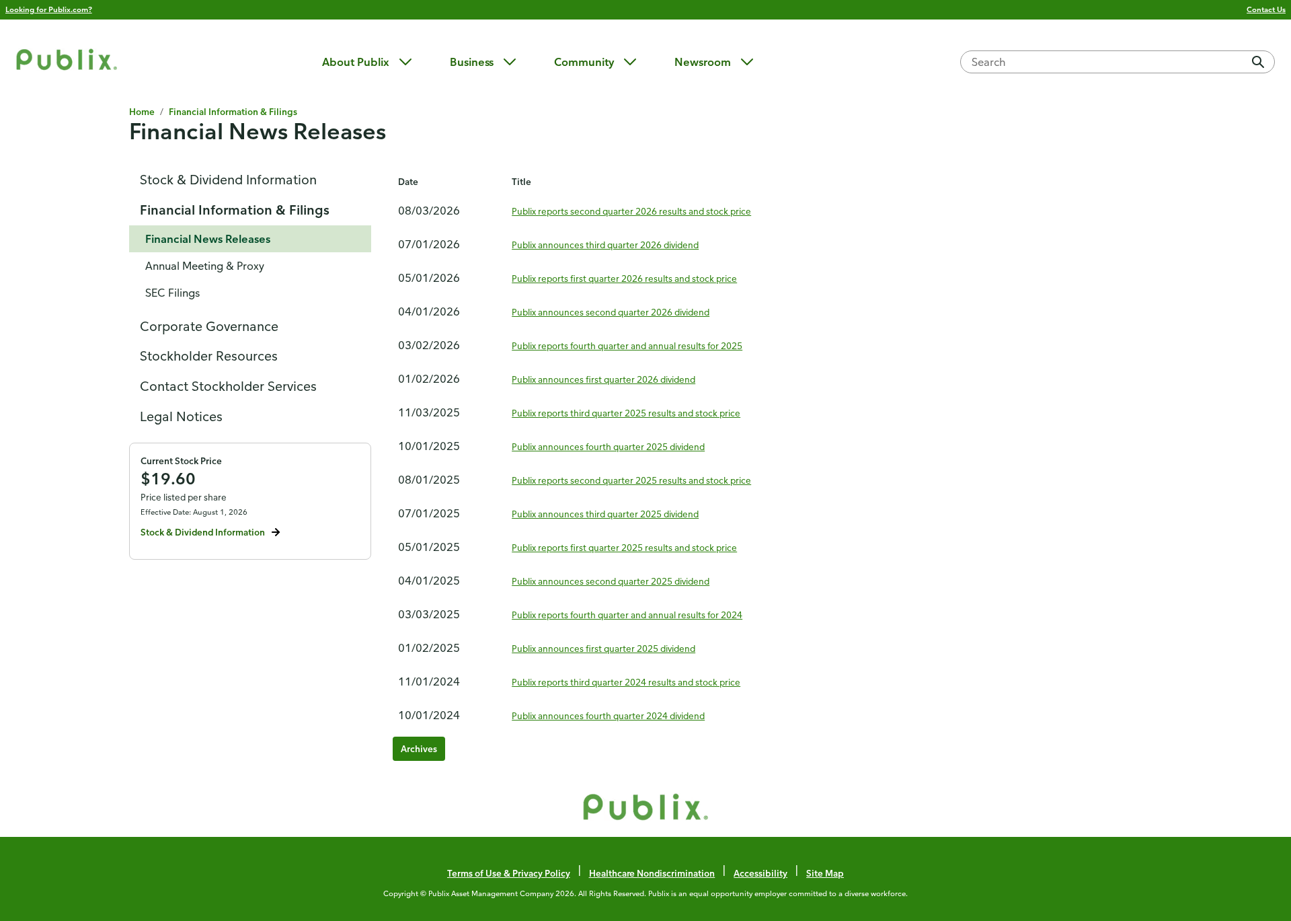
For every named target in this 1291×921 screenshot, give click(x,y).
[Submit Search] (1258, 62)
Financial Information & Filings (234, 209)
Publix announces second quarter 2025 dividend (610, 581)
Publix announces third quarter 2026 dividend (605, 244)
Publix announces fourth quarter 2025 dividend (608, 446)
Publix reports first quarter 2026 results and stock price (624, 278)
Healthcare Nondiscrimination (652, 873)
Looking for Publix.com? (48, 9)
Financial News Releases (207, 239)
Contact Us (1266, 9)
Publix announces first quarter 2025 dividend (603, 648)
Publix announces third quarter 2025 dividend (605, 513)
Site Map (825, 873)
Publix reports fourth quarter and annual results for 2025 (627, 345)
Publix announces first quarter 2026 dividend (603, 379)
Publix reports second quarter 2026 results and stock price (631, 211)
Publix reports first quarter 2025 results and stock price (624, 547)
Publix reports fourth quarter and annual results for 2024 (627, 614)
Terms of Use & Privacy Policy (508, 873)
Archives (419, 748)
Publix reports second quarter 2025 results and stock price (631, 480)
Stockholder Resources (209, 355)
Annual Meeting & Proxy (204, 265)
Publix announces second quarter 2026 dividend (610, 312)
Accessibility (760, 873)
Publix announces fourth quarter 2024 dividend (608, 715)
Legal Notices (181, 416)
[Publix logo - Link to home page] (66, 61)
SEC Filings (172, 292)
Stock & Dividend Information (228, 179)
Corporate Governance (209, 326)
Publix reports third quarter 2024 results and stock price (626, 682)
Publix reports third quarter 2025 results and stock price (626, 412)
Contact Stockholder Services (228, 385)
